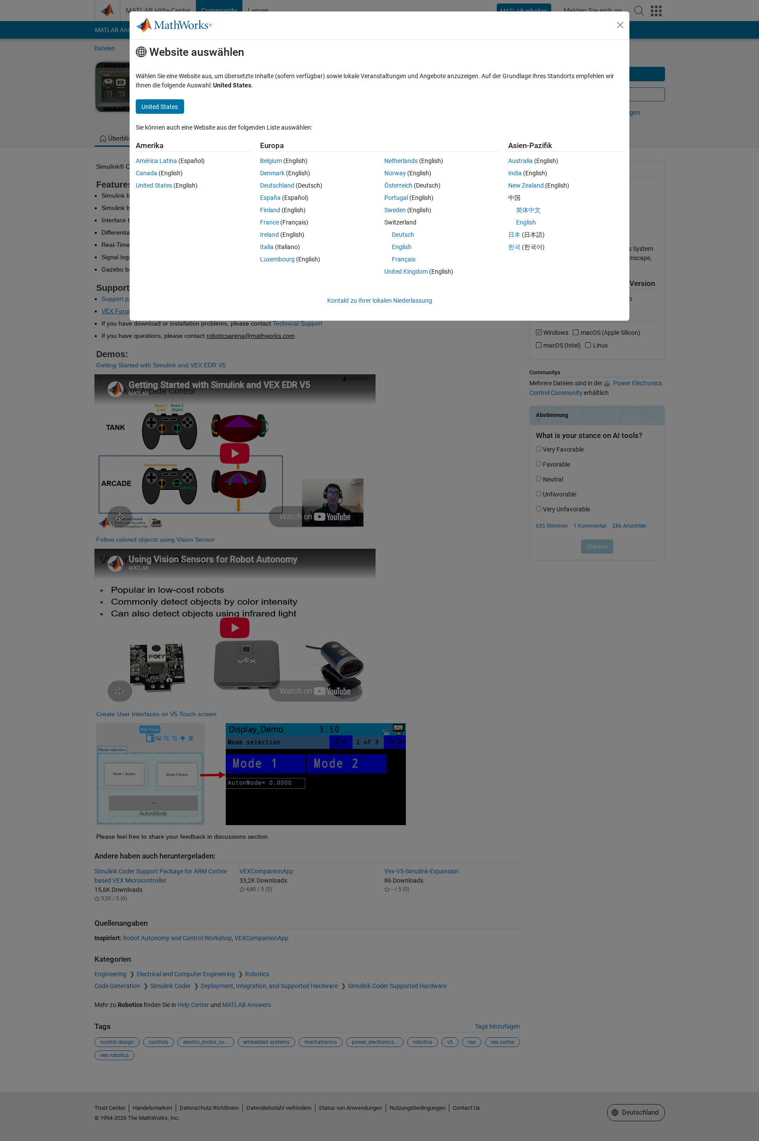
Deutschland (277, 185)
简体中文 (528, 210)
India (515, 173)
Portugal (396, 197)
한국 (514, 246)
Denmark (272, 173)
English (402, 246)
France (269, 222)
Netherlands (401, 160)
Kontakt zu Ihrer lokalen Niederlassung (379, 300)
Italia (267, 246)
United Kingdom (406, 271)
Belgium (271, 160)
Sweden (395, 210)
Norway (395, 173)
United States (154, 185)
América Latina (156, 160)
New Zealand (526, 185)
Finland (270, 210)
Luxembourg (277, 259)
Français (404, 259)
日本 (514, 234)
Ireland (269, 234)
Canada (146, 173)
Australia (520, 160)
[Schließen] (620, 25)
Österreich (398, 185)
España (270, 197)
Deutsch (403, 234)
